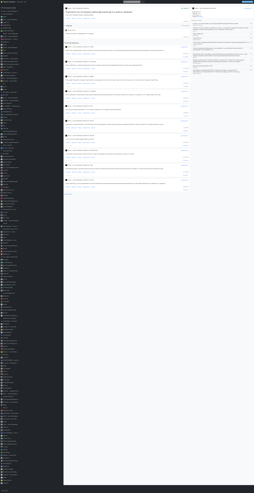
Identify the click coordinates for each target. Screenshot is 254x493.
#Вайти (5, 477)
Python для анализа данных (10, 340)
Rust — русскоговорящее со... (10, 78)
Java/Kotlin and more (8, 329)
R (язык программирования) (10, 181)
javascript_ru (6, 268)
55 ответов (185, 160)
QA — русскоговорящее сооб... (11, 167)
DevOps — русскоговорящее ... (11, 36)
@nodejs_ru (200, 16)
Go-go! (4, 44)
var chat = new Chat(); (8, 148)
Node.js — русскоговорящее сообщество (78, 8)
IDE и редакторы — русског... (10, 226)
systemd (5, 435)
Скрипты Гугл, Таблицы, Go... (10, 343)
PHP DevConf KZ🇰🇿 (8, 287)
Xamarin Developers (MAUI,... (10, 134)
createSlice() (93, 61)
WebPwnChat (6, 254)
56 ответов (185, 130)
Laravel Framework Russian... (10, 251)
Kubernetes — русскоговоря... (10, 58)
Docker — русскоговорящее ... (11, 97)
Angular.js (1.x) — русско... (9, 231)
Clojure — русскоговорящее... (10, 424)
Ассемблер (6, 153)
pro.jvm (5, 89)
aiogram (5, 117)
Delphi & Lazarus (7, 192)
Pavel (91, 106)
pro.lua (5, 215)
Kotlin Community (7, 109)
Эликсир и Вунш (7, 480)
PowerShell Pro (7, 430)
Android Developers (8, 14)
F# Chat (5, 137)
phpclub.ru (5, 357)
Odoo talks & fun (7, 307)
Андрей (92, 76)
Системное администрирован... (11, 142)
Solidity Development (8, 198)
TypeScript (5, 128)
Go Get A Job (6, 379)
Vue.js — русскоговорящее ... (10, 19)
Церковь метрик (7, 162)
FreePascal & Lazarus (8, 396)
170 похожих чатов (8, 8)
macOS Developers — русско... (10, 433)
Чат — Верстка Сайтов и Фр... (10, 257)
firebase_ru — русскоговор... (10, 352)
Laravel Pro (6, 70)
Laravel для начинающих (9, 159)
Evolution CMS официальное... (10, 201)
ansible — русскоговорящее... (10, 416)
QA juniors (5, 374)
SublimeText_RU (7, 463)
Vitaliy (91, 165)
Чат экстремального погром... (11, 114)
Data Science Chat (7, 151)
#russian (93, 18)
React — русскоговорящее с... (10, 11)
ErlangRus (5, 338)
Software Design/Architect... (10, 310)
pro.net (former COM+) (9, 204)
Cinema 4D (5, 273)
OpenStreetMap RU (8, 206)
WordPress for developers (9, 318)
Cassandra (5, 483)
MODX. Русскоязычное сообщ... (11, 64)
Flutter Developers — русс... (10, 240)
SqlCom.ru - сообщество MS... (10, 271)
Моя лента (19, 2)
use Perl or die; (6, 438)
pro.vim (5, 279)
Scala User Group (7, 120)
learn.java (5, 184)
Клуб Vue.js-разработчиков (10, 131)
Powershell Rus (7, 335)
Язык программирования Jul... (10, 399)
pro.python (6, 259)
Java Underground (7, 262)
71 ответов (185, 86)
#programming (86, 18)
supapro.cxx (6, 22)
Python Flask (6, 176)
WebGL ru (5, 346)
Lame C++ (5, 371)
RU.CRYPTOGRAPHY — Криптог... (11, 360)
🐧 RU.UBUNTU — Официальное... (12, 106)
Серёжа (92, 46)
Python (5, 16)
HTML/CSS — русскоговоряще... (11, 100)
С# (3, 83)
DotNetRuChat (6, 25)
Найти (142, 2)
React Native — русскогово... (10, 92)
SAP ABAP (5, 178)
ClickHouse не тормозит (9, 75)
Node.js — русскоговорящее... (10, 33)
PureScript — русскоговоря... (10, 474)
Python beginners (7, 103)
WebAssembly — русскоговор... (11, 413)
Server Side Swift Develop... (10, 282)
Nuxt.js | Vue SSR (7, 145)
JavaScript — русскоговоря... (10, 81)
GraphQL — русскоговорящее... (11, 220)
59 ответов (185, 101)
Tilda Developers (7, 388)
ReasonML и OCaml (8, 410)
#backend (68, 18)
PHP (4, 125)
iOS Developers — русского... (10, 72)
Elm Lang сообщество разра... (10, 460)
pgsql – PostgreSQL (8, 67)
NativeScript (6, 466)
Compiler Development (9, 349)
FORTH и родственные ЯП (9, 441)
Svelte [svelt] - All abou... (9, 139)
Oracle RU (5, 298)
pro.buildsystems (7, 332)
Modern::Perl (6, 290)
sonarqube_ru (6, 458)
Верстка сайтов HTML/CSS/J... (10, 53)
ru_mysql (5, 212)
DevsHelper (6, 187)
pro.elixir (5, 173)
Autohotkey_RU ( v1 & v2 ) (9, 285)
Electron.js (5, 354)
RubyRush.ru (6, 296)
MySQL (4, 366)
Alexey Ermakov (94, 150)
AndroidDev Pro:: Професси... (10, 315)
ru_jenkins (5, 446)
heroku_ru (5, 427)
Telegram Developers (8, 30)
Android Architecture (8, 156)
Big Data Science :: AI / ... (9, 190)
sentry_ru (5, 407)
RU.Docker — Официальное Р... (11, 391)
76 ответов (185, 56)
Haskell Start (6, 324)
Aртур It (92, 180)
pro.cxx (5, 86)
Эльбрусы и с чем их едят (9, 326)
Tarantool (5, 170)
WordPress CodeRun (8, 469)
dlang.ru (5, 248)
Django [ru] (6, 42)
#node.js (80, 18)
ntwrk (4, 50)
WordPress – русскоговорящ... (10, 402)
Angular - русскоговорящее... (10, 47)
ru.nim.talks (6, 301)
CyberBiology (6, 452)
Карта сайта (5, 490)
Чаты (25, 2)
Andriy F (92, 120)
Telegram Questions (9, 2)
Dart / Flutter (6, 218)
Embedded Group (7, 111)
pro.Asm (5, 223)
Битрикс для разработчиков (10, 61)
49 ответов (185, 175)
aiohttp (5, 421)
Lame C (5, 237)
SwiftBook (5, 195)
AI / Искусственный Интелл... (10, 245)
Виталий (92, 135)
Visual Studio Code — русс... (10, 209)
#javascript (74, 18)
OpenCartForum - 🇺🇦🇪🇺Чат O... (10, 229)
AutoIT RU (5, 243)
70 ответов (185, 190)
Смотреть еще (68, 194)
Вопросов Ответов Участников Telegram (196, 14)
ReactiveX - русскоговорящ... (10, 472)
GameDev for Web (7, 377)
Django (5, 405)
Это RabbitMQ (6, 368)
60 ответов (185, 71)
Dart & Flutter (6, 164)
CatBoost (5, 449)
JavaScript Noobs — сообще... (10, 39)
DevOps (5, 304)
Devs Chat (5, 95)
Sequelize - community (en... (10, 455)
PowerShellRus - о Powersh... (10, 321)
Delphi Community (7, 276)
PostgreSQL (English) (8, 382)
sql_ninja (5, 312)
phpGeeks (5, 56)
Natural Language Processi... (10, 265)
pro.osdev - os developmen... (10, 363)
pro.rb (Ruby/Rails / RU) (9, 293)
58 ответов (185, 145)
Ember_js (5, 385)
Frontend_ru (6, 234)
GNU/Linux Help (7, 28)
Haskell (5, 123)
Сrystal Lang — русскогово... (10, 419)
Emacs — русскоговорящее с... (11, 393)
